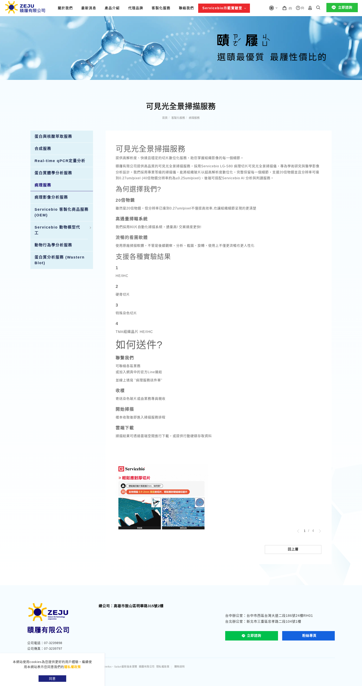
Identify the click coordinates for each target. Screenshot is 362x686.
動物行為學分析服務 (53, 245)
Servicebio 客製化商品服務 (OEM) (62, 212)
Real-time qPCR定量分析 (60, 161)
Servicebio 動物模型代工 (57, 230)
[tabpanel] (181, 48)
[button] (318, 7)
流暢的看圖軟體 (132, 237)
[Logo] (25, 7)
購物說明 (179, 666)
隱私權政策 (72, 667)
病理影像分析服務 (51, 197)
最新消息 (88, 8)
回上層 (293, 549)
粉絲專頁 (309, 635)
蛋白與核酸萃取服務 (53, 136)
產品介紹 (112, 8)
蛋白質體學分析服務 (53, 173)
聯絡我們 (186, 8)
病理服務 (194, 117)
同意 (52, 678)
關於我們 (65, 8)
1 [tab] (304, 531)
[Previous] (299, 531)
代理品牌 (135, 8)
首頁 (165, 117)
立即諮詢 (345, 7)
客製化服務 (161, 8)
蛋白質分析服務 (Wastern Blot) (60, 260)
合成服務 (43, 149)
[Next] (318, 531)
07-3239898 (53, 643)
